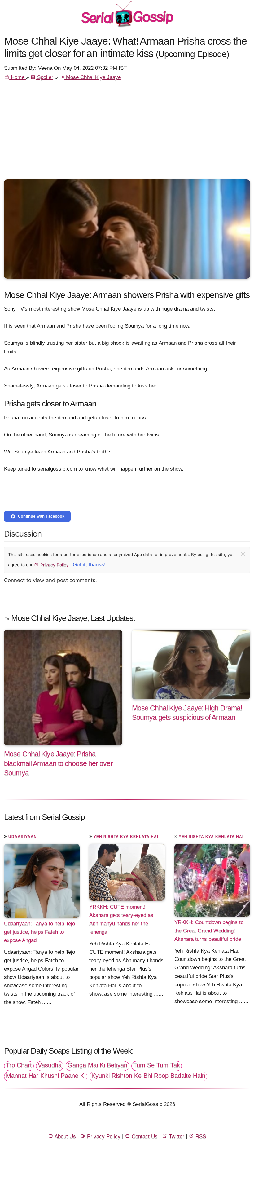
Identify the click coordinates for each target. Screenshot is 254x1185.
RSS (200, 1136)
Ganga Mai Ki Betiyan (97, 1065)
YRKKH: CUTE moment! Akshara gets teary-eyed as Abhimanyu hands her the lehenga (121, 919)
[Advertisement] (127, 133)
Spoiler (44, 77)
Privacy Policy (54, 564)
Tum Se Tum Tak (156, 1065)
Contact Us (144, 1136)
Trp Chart (19, 1065)
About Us (64, 1136)
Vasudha (50, 1065)
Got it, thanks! (89, 565)
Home (17, 77)
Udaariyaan (22, 836)
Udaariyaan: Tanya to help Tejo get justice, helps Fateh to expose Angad (39, 932)
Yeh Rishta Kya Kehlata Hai (126, 836)
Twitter (175, 1136)
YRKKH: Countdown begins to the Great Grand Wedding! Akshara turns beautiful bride (208, 930)
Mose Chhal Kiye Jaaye (92, 77)
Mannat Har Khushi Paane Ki (45, 1075)
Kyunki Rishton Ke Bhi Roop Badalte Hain (148, 1075)
